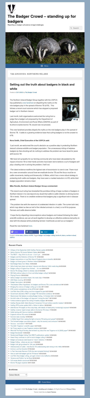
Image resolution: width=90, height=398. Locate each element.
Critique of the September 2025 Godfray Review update (27, 250)
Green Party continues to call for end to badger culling (27, 337)
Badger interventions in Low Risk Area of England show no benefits (31, 259)
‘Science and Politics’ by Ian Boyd (21, 358)
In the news (19, 235)
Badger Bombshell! (16, 333)
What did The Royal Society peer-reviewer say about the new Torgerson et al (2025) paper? (39, 330)
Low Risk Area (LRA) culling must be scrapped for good (28, 291)
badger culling (50, 235)
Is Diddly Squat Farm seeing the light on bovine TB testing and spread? (33, 319)
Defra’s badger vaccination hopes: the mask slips (26, 278)
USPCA (12, 237)
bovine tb (58, 235)
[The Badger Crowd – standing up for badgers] (45, 63)
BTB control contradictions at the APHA (23, 289)
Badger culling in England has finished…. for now (26, 268)
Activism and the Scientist (18, 349)
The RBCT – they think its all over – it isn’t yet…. (26, 255)
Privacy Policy (71, 389)
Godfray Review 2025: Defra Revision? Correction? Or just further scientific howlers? (37, 303)
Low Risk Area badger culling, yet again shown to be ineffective (30, 356)
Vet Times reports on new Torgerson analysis (24, 328)
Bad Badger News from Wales (19, 264)
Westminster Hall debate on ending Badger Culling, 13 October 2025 (32, 296)
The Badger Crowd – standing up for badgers (42, 18)
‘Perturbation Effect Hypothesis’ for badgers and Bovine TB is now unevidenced (35, 284)
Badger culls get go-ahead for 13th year (22, 344)
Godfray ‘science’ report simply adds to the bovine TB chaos (29, 310)
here (30, 226)
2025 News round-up (16, 280)
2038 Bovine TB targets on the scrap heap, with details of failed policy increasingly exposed (39, 307)
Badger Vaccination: (16, 282)
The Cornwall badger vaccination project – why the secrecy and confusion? (34, 321)
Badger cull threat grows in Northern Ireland (24, 261)
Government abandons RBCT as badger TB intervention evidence (31, 294)
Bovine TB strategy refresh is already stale (24, 271)
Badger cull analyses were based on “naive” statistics (27, 340)
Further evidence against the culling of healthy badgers (27, 300)
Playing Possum (15, 275)
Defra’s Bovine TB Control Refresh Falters (23, 252)
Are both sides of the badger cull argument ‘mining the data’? (29, 298)
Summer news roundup (17, 317)
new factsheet (28, 102)
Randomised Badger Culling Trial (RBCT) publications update (29, 335)
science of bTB (28, 235)
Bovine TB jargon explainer (19, 363)
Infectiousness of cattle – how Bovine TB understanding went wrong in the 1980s (36, 347)
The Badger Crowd (31, 92)
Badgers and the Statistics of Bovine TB (23, 257)
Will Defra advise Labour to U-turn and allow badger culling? (29, 273)
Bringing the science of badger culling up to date (25, 287)
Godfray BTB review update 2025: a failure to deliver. (27, 305)
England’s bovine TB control (19, 314)
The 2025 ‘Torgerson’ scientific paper (22, 326)
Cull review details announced (19, 360)
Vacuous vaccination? (17, 324)
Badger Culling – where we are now (21, 342)
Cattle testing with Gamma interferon (22, 312)
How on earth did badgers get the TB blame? (24, 353)
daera (64, 235)
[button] (17, 232)
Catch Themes (51, 392)
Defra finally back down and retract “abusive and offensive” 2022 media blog (34, 266)
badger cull (42, 235)
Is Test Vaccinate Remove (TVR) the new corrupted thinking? (29, 351)
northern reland (71, 235)
